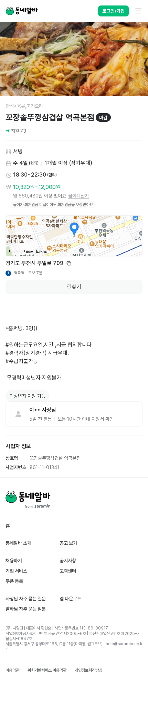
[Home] (22, 11)
